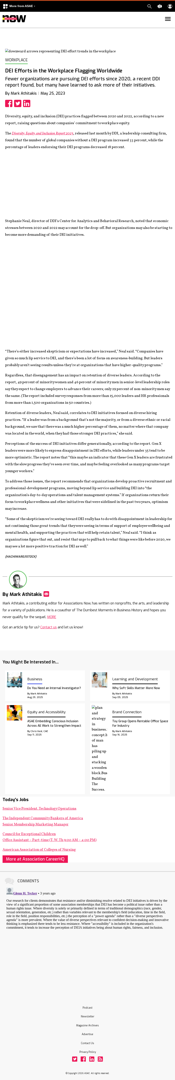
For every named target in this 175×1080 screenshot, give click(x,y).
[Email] (46, 594)
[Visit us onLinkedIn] (91, 1059)
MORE (51, 617)
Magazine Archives (87, 1025)
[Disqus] (87, 939)
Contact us (48, 627)
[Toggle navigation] (5, 26)
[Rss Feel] (100, 1059)
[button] (19, 6)
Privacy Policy (87, 1052)
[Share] (9, 103)
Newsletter (87, 1016)
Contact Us (87, 1043)
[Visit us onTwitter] (74, 1059)
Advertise (87, 1034)
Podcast (87, 1007)
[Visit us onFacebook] (83, 1059)
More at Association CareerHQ (35, 859)
